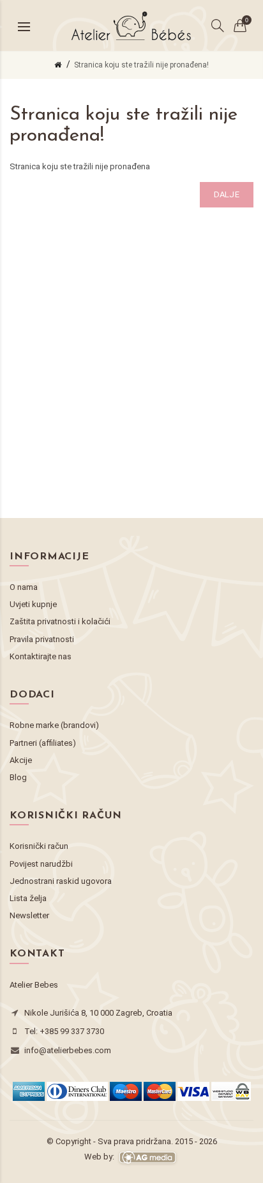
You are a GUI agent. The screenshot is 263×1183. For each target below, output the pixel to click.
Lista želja (28, 898)
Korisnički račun (39, 846)
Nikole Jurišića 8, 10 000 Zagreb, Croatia (98, 1013)
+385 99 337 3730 (72, 1031)
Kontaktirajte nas (40, 656)
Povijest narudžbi (41, 864)
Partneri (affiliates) (43, 743)
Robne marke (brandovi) (54, 725)
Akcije (21, 760)
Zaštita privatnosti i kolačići (60, 621)
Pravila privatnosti (42, 639)
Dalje (227, 194)
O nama (24, 587)
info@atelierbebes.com (67, 1050)
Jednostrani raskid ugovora (61, 881)
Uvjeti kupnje (33, 604)
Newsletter (29, 915)
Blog (18, 777)
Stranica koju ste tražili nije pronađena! (141, 64)
